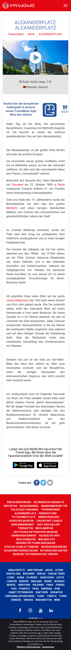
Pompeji (24, 588)
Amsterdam (35, 570)
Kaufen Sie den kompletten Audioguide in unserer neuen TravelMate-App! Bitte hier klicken (21, 109)
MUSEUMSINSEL (29, 506)
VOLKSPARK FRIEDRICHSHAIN (21, 550)
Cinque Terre (56, 573)
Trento (52, 596)
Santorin (42, 592)
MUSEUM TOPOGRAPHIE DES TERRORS (35, 554)
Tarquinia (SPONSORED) (19, 596)
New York (24, 585)
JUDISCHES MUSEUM (21, 520)
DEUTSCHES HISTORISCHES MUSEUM (36, 532)
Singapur (56, 592)
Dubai (20, 577)
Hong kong (47, 577)
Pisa (14, 588)
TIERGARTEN (25, 528)
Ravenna (46, 588)
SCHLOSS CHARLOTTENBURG (21, 546)
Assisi (49, 570)
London (12, 581)
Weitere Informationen (28, 646)
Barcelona (13, 573)
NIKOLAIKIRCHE (44, 528)
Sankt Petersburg (21, 592)
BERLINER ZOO (46, 539)
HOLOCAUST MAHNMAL (25, 509)
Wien (57, 599)
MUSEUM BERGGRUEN (54, 546)
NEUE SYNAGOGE (26, 539)
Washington (44, 599)
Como (10, 577)
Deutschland (15, 34)
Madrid (24, 581)
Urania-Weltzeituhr (17, 300)
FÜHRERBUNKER (50, 509)
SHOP (64, 112)
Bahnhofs (12, 208)
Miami (48, 581)
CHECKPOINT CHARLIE (49, 520)
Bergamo (29, 573)
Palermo (38, 585)
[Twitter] (43, 483)
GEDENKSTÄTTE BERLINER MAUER (35, 543)
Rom (57, 588)
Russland (17, 184)
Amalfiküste (16, 570)
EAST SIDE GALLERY (48, 524)
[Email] (50, 483)
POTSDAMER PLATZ (24, 517)
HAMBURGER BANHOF (23, 535)
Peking (60, 585)
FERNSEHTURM (48, 513)
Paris (49, 585)
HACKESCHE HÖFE (49, 535)
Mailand (36, 581)
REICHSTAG (10, 506)
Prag (35, 588)
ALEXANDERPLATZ (51, 34)
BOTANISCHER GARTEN (53, 550)
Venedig (16, 599)
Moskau (59, 581)
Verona (28, 599)
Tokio (40, 596)
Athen (59, 570)
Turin (62, 596)
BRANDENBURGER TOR (54, 506)
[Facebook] (37, 483)
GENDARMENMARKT (23, 524)
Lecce (60, 577)
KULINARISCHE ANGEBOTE (49, 502)
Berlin (31, 34)
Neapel (11, 585)
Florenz (32, 577)
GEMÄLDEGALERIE (48, 517)
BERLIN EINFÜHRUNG (19, 502)
